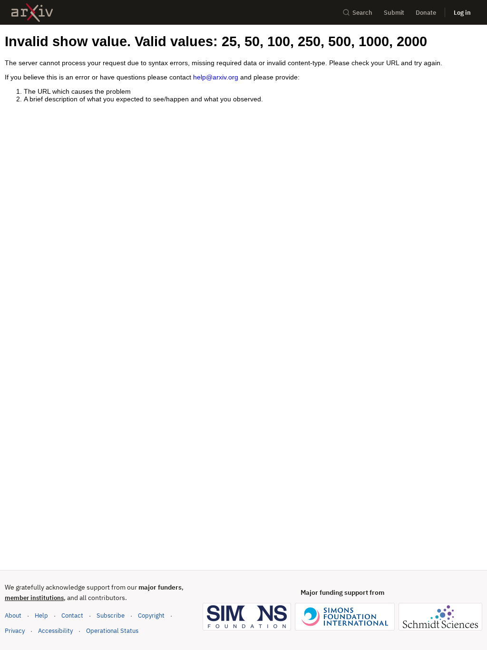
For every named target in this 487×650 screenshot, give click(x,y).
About (13, 615)
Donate (426, 13)
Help (41, 615)
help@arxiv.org (215, 77)
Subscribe (111, 615)
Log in (462, 13)
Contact (72, 615)
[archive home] (32, 12)
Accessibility (55, 631)
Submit (394, 13)
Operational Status (112, 630)
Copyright (151, 615)
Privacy (15, 631)
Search (362, 13)
